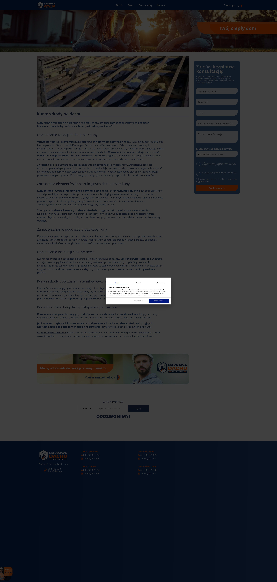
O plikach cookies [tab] (160, 282)
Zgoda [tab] (117, 282)
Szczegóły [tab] (138, 282)
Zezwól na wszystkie (159, 300)
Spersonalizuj (137, 300)
